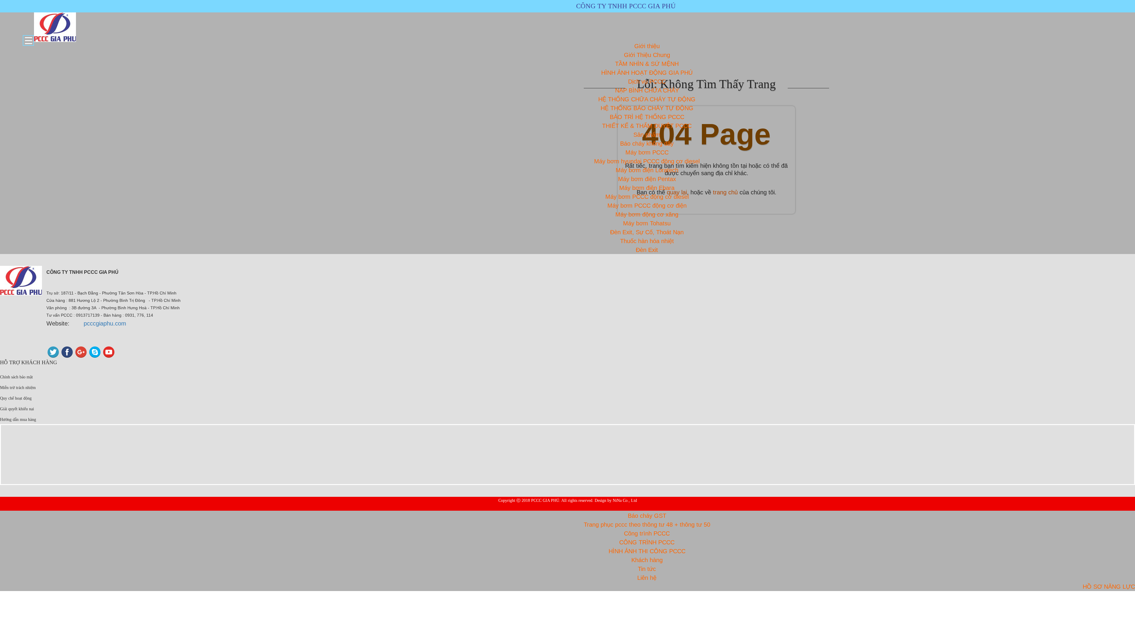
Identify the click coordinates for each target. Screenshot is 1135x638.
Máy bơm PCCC (647, 152)
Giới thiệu (647, 46)
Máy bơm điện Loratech (647, 170)
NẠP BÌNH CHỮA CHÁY (647, 90)
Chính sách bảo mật (16, 377)
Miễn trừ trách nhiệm (18, 387)
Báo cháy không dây (647, 143)
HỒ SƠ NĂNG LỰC (1109, 586)
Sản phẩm (646, 134)
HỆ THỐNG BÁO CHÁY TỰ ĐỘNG (647, 108)
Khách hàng (647, 560)
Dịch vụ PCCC (647, 81)
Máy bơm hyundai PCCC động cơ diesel (647, 161)
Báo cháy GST (647, 515)
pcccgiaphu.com (105, 323)
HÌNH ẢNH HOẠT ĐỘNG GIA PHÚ (647, 72)
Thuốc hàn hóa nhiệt (647, 241)
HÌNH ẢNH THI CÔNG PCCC (647, 551)
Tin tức (647, 569)
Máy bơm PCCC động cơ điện (647, 205)
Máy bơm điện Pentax (647, 179)
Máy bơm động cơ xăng (646, 214)
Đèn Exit (647, 250)
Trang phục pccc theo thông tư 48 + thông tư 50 (647, 524)
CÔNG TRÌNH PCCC (646, 542)
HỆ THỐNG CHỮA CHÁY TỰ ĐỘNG (646, 99)
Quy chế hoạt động (16, 398)
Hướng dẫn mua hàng (18, 419)
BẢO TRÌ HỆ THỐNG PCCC (647, 117)
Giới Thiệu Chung (647, 55)
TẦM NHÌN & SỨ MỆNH (647, 64)
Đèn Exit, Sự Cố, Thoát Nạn (647, 232)
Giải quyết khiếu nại (17, 409)
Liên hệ (646, 577)
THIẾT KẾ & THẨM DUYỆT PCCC (647, 126)
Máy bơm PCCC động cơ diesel (647, 196)
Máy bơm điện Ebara (646, 188)
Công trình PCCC (647, 533)
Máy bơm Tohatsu (647, 223)
